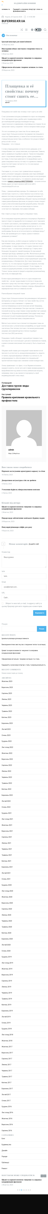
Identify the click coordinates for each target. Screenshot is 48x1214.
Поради (4, 1156)
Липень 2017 (6, 1064)
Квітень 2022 (6, 789)
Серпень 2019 (7, 981)
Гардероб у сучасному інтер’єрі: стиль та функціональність (24, 665)
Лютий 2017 (6, 1094)
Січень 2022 (6, 807)
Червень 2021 (7, 849)
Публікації (5, 1162)
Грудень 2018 (7, 1029)
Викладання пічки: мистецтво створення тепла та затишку (24, 644)
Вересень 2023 (7, 687)
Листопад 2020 (7, 891)
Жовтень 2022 (7, 753)
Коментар (6, 552)
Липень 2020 (6, 915)
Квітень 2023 (6, 717)
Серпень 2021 (7, 837)
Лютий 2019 (6, 1017)
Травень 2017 (7, 1076)
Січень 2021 (6, 879)
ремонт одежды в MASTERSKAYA (20, 181)
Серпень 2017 (7, 1059)
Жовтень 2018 (7, 1041)
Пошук (4, 624)
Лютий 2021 (6, 873)
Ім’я (3, 571)
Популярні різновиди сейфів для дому (17, 527)
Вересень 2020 (7, 903)
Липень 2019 (6, 987)
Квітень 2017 (6, 1082)
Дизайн (4, 1150)
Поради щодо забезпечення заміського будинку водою (23, 518)
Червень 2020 (7, 921)
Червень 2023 (7, 705)
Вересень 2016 (7, 1124)
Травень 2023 (7, 711)
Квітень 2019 (6, 1005)
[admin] (24, 428)
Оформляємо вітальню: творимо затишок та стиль (22, 67)
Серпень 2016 (7, 1130)
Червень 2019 (7, 993)
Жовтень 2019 (7, 969)
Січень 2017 (6, 1100)
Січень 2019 (6, 1023)
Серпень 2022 (7, 765)
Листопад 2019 (7, 963)
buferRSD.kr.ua (13, 21)
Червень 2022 (7, 777)
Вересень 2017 (7, 1053)
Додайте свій (34, 544)
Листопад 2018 (7, 1035)
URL (3, 593)
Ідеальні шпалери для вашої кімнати (16, 42)
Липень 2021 (6, 843)
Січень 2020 (6, 951)
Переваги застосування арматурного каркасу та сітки (23, 471)
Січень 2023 (6, 735)
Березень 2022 (7, 795)
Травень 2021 (7, 855)
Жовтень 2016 (7, 1118)
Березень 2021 (7, 867)
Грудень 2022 (7, 741)
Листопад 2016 (7, 1112)
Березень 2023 (7, 723)
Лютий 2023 (6, 729)
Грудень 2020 (7, 885)
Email (4, 582)
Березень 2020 (7, 939)
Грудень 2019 (7, 957)
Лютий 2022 (6, 801)
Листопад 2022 (7, 747)
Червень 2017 (7, 1071)
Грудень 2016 (7, 1106)
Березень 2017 (7, 1088)
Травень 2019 (7, 999)
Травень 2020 (7, 927)
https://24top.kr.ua (14, 453)
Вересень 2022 (7, 759)
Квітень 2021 (6, 861)
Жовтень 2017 (7, 1047)
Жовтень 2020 (7, 897)
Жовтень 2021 (7, 825)
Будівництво (6, 1144)
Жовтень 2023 (7, 681)
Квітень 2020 (6, 933)
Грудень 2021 (7, 813)
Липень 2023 (6, 699)
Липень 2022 (6, 771)
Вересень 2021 (7, 831)
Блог (3, 1138)
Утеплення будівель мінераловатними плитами (21, 490)
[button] (42, 1176)
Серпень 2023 (7, 693)
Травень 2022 (7, 783)
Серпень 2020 (7, 909)
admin (7, 102)
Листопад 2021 (7, 819)
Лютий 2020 (6, 945)
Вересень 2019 (7, 975)
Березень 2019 (7, 1011)
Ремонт (4, 1168)
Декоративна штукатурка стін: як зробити (19, 480)
